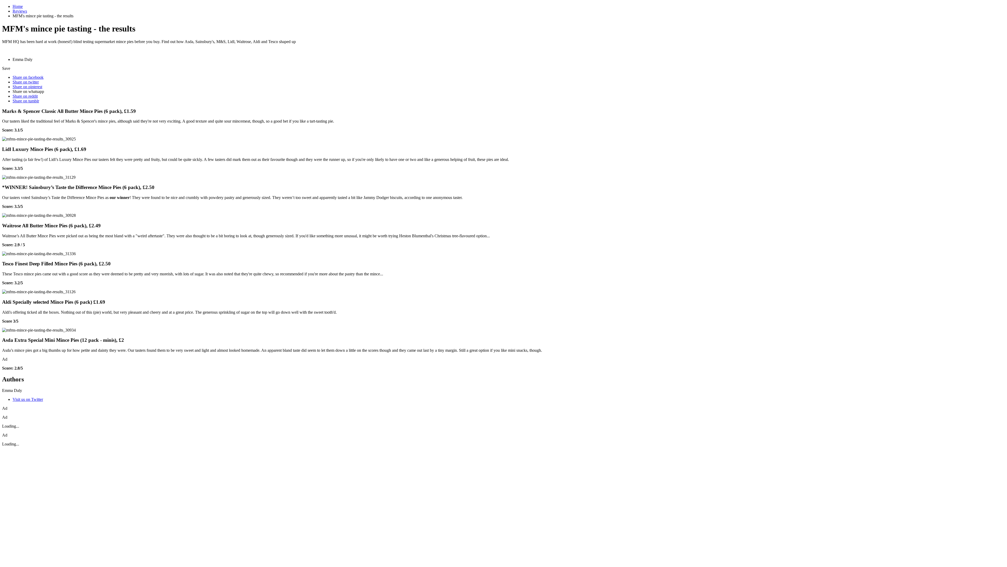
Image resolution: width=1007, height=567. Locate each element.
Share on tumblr (26, 101)
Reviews (20, 11)
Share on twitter (26, 82)
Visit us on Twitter (28, 399)
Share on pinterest (27, 87)
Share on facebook (28, 77)
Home (18, 6)
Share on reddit (25, 96)
